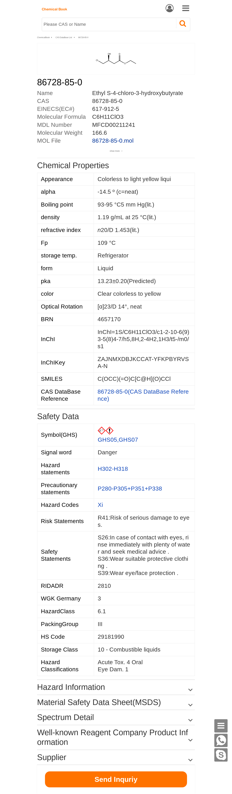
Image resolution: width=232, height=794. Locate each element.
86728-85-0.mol (113, 140)
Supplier (51, 757)
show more (115, 151)
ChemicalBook (43, 37)
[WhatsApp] (221, 740)
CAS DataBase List (64, 37)
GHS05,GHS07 (118, 439)
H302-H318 (113, 469)
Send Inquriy (116, 779)
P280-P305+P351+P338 (130, 488)
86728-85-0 (83, 37)
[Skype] (221, 755)
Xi (100, 505)
